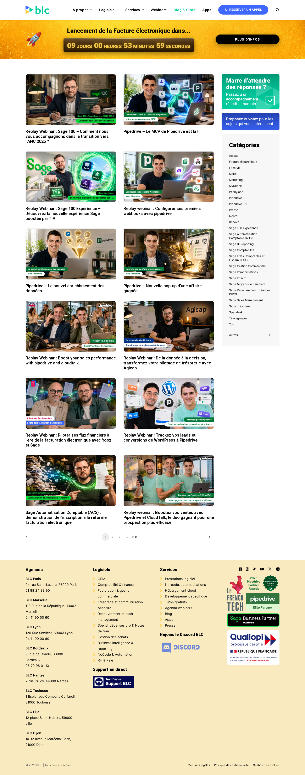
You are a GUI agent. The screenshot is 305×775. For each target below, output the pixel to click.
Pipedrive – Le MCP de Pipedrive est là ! (160, 131)
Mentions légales (199, 765)
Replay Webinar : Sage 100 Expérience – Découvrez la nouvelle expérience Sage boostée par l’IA (63, 213)
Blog (168, 614)
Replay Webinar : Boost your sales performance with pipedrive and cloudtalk (71, 360)
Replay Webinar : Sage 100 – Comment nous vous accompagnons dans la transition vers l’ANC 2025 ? (67, 136)
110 (134, 536)
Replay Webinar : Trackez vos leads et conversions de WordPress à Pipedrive (160, 438)
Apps (206, 10)
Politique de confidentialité (231, 765)
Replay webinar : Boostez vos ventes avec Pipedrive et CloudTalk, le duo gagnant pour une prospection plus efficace (168, 517)
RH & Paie (105, 660)
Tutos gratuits (176, 602)
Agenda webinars (178, 608)
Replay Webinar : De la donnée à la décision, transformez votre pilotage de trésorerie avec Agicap (167, 362)
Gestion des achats (113, 637)
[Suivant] (208, 538)
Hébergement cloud (180, 590)
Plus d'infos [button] (247, 39)
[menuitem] (82, 10)
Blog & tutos (184, 10)
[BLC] (37, 10)
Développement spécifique (186, 596)
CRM (101, 579)
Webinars (159, 10)
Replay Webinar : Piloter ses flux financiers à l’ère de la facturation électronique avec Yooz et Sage (68, 440)
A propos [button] (81, 10)
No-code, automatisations (185, 584)
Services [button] (132, 10)
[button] (277, 10)
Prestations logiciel (180, 579)
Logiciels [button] (107, 10)
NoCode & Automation (115, 654)
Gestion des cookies (266, 765)
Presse (170, 625)
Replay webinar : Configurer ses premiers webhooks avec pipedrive (162, 211)
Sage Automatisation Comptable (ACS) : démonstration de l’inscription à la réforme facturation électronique (66, 517)
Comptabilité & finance (116, 584)
